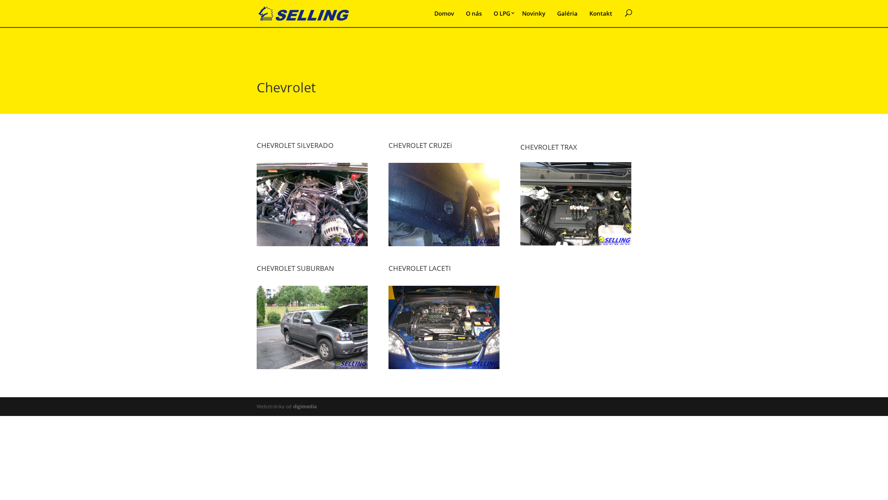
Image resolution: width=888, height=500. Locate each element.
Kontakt (600, 13)
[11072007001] (312, 244)
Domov (444, 13)
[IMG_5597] (575, 243)
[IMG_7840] (444, 367)
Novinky (533, 13)
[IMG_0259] (444, 244)
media (305, 406)
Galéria (567, 13)
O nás (474, 13)
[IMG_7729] (312, 367)
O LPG (502, 13)
